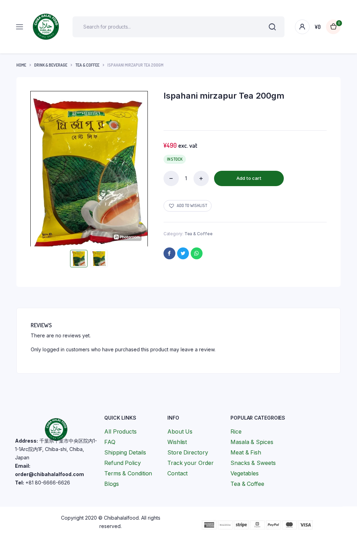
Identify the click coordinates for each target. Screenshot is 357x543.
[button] (188, 206)
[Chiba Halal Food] (46, 26)
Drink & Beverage (50, 65)
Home (21, 65)
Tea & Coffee (87, 65)
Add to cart (248, 178)
